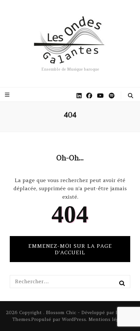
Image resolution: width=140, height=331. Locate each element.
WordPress (74, 319)
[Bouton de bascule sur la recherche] (130, 95)
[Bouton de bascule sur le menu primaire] (8, 94)
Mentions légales (108, 319)
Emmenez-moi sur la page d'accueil (70, 249)
